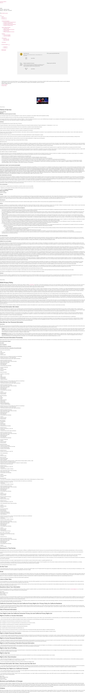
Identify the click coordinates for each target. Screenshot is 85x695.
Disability (3, 33)
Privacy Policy (4, 85)
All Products (4, 42)
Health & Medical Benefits (6, 27)
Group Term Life (6, 39)
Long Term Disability (7, 34)
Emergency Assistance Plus (8, 23)
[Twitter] (6, 5)
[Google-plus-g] (8, 5)
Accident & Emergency (5, 21)
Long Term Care (6, 28)
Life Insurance (4, 38)
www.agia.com (31, 284)
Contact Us (5, 46)
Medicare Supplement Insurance (9, 29)
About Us (1, 2)
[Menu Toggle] (1, 15)
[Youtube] (3, 5)
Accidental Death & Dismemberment (10, 22)
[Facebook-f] (1, 5)
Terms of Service (4, 84)
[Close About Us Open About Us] (6, 17)
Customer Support (3, 1)
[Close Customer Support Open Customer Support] (9, 44)
